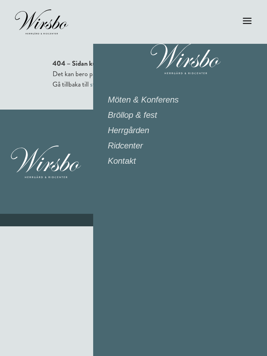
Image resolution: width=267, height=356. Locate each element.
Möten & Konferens (143, 99)
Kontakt (122, 160)
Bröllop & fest (132, 115)
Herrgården (128, 130)
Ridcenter (125, 145)
